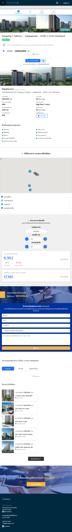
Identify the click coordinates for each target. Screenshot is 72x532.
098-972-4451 (6, 521)
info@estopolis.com (8, 523)
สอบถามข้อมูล (36, 484)
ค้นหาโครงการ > (36, 459)
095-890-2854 (6, 510)
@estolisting (8, 512)
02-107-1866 (6, 517)
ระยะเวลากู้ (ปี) (36, 242)
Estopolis (7, 526)
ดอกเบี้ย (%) (36, 235)
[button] (29, 185)
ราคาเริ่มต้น (10, 51)
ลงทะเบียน (43, 116)
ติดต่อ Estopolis (6, 505)
